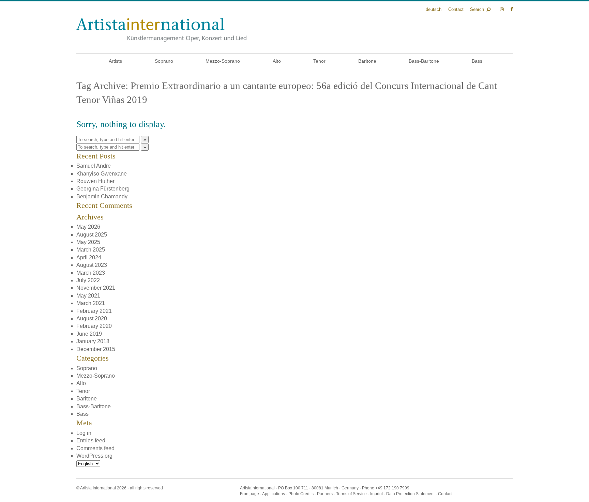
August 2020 (91, 318)
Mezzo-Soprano (223, 61)
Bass (477, 61)
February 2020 (94, 326)
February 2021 (94, 311)
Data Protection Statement (410, 493)
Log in (83, 433)
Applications (273, 493)
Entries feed (90, 440)
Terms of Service (351, 493)
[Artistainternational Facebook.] (511, 9)
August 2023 (91, 265)
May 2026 (88, 227)
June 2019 (89, 334)
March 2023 (90, 273)
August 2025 (91, 235)
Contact (456, 9)
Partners (325, 493)
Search (477, 9)
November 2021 (95, 288)
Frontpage (249, 493)
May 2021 (88, 296)
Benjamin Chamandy (101, 196)
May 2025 (88, 242)
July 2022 (88, 280)
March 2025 (90, 250)
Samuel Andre (93, 166)
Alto (277, 61)
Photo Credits (301, 493)
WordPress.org (94, 456)
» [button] (145, 139)
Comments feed (95, 448)
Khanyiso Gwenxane (101, 174)
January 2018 (92, 341)
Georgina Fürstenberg (103, 189)
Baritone (367, 61)
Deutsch (433, 9)
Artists (115, 61)
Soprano (164, 61)
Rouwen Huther (95, 181)
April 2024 (88, 257)
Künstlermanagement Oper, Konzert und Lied (161, 30)
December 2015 (95, 349)
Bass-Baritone (424, 61)
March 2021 (90, 303)
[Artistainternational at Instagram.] (502, 9)
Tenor (319, 61)
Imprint (376, 493)
